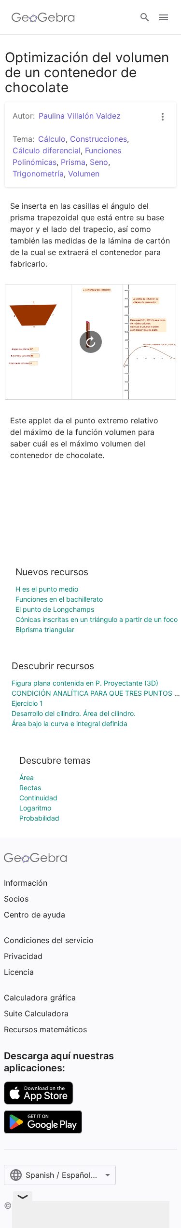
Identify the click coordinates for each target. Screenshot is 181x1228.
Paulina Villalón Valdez (80, 116)
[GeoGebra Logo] (43, 17)
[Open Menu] (163, 17)
